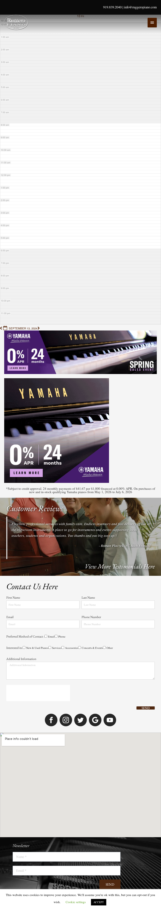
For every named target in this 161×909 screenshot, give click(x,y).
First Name (13, 447)
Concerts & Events (82, 517)
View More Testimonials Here (120, 410)
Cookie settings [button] (76, 902)
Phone (25, 500)
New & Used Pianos (21, 517)
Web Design (101, 835)
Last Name (89, 447)
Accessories (59, 517)
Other (102, 517)
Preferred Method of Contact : (25, 494)
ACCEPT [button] (98, 902)
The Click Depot (122, 835)
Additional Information (21, 528)
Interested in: (14, 511)
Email (10, 471)
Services (42, 517)
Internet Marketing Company (148, 836)
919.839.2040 (112, 7)
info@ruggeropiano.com (140, 7)
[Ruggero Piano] (16, 22)
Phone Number (92, 471)
